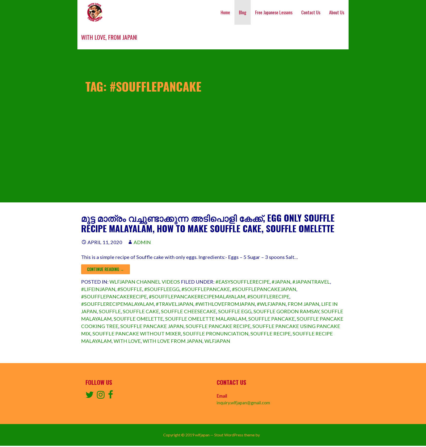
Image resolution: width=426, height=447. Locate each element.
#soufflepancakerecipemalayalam (197, 296)
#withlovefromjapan (225, 304)
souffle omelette (138, 319)
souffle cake (141, 311)
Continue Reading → (105, 269)
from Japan (303, 304)
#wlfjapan (271, 304)
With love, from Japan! (109, 37)
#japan (281, 282)
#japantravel (311, 282)
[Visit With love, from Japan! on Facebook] (110, 396)
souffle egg (234, 311)
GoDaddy (269, 434)
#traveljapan (174, 304)
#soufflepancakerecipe (114, 296)
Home (225, 12)
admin (142, 242)
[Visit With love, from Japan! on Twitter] (90, 396)
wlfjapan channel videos (144, 282)
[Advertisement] (213, 167)
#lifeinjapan (98, 289)
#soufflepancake (205, 289)
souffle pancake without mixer (136, 333)
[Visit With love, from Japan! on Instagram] (101, 396)
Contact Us (310, 12)
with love (127, 341)
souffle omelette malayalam (205, 319)
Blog (242, 12)
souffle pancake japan (152, 326)
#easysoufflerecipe (242, 282)
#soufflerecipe (268, 296)
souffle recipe (270, 333)
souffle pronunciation (215, 333)
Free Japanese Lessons (273, 12)
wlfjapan (217, 341)
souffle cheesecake (188, 311)
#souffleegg (161, 289)
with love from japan (172, 341)
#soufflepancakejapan (264, 289)
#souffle (129, 289)
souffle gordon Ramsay (286, 311)
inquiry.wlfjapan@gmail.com (243, 402)
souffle (110, 311)
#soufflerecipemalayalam (117, 304)
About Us (336, 12)
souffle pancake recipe (218, 326)
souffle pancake (271, 319)
